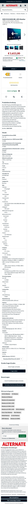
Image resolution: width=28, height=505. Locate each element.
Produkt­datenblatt (7, 77)
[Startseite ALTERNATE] (11, 5)
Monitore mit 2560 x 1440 (8, 403)
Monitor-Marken (21, 13)
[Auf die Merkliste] (6, 96)
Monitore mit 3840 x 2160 (8, 406)
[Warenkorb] (25, 5)
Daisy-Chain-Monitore (7, 412)
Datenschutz (12, 438)
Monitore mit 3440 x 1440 (8, 409)
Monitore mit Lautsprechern (8, 400)
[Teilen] (21, 96)
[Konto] (20, 5)
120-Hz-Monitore (6, 394)
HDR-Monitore (5, 418)
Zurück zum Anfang (14, 424)
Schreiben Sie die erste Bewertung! (14, 385)
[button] (3, 34)
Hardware (6, 13)
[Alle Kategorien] (2, 5)
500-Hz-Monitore (20, 409)
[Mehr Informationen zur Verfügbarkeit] (19, 91)
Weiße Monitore (5, 415)
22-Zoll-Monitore (15, 415)
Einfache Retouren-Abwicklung (14, 1)
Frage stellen (14, 371)
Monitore (12, 13)
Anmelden (22, 436)
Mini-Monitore (17, 412)
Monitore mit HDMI (15, 418)
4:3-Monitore (15, 394)
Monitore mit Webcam (7, 397)
